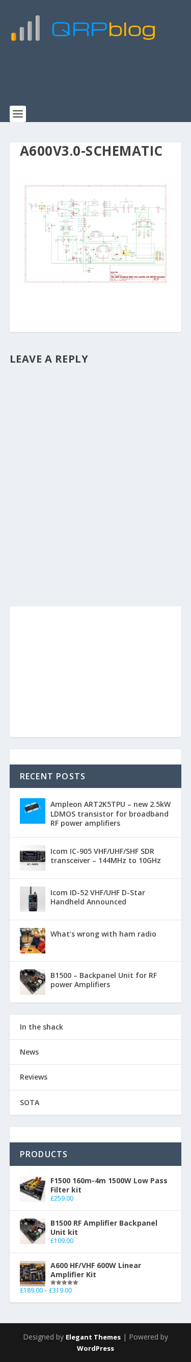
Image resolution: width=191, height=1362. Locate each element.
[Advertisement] (100, 79)
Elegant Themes (93, 1337)
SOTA (29, 1102)
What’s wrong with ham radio (103, 934)
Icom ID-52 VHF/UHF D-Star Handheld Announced (97, 897)
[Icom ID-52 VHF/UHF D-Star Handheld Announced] (32, 899)
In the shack (41, 1027)
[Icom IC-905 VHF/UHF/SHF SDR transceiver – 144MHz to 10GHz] (32, 858)
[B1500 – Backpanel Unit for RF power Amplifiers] (32, 982)
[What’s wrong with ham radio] (32, 940)
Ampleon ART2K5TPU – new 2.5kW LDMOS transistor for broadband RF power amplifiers (110, 813)
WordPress (95, 1348)
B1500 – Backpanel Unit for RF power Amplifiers (103, 979)
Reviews (33, 1077)
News (29, 1052)
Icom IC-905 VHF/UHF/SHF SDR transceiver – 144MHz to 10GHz (105, 855)
